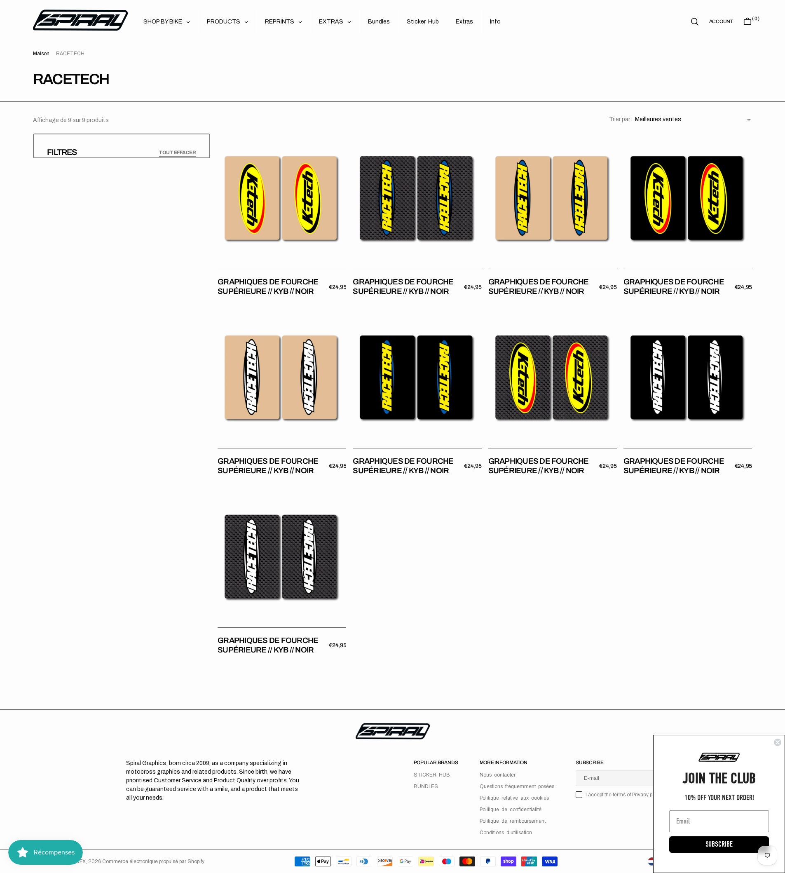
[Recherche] (694, 21)
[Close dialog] (777, 742)
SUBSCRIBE (719, 844)
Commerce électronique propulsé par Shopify (153, 861)
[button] (721, 21)
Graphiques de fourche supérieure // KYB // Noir (268, 286)
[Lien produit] (282, 198)
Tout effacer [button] (177, 152)
